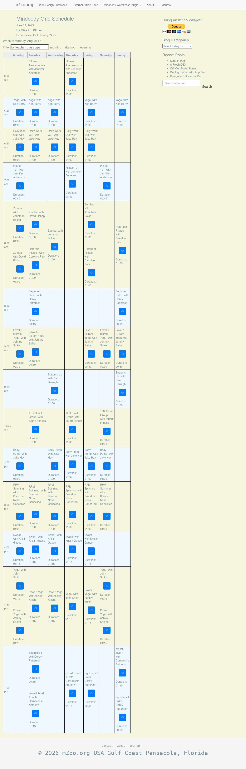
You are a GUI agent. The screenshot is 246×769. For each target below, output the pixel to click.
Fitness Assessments (37, 63)
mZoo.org (24, 5)
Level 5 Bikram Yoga (17, 333)
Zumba (17, 208)
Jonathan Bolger (19, 218)
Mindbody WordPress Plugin (121, 5)
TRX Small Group (35, 415)
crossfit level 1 (120, 651)
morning (55, 47)
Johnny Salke (17, 343)
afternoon (70, 47)
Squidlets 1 (36, 653)
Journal (166, 5)
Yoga (16, 100)
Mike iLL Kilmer (31, 30)
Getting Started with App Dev (187, 72)
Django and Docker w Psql (186, 76)
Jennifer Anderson (36, 71)
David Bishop (19, 258)
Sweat (17, 535)
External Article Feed (85, 5)
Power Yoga (17, 612)
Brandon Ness (18, 498)
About (151, 5)
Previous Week (25, 35)
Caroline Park (37, 256)
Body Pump (16, 451)
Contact (107, 745)
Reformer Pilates (34, 250)
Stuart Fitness (37, 421)
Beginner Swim (34, 293)
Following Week (46, 35)
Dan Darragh (53, 380)
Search (207, 86)
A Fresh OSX (178, 64)
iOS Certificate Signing (183, 68)
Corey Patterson (35, 301)
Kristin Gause (19, 540)
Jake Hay (19, 138)
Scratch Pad (177, 61)
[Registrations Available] (35, 81)
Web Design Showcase (53, 5)
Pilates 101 (17, 167)
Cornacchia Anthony (36, 703)
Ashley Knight (17, 620)
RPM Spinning (18, 486)
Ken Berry (19, 104)
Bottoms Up (55, 374)
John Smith (16, 575)
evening (85, 47)
